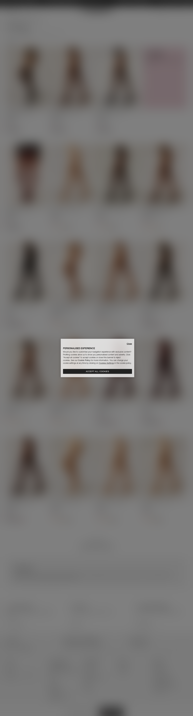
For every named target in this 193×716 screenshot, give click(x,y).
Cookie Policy (84, 360)
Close (129, 344)
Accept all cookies (97, 371)
